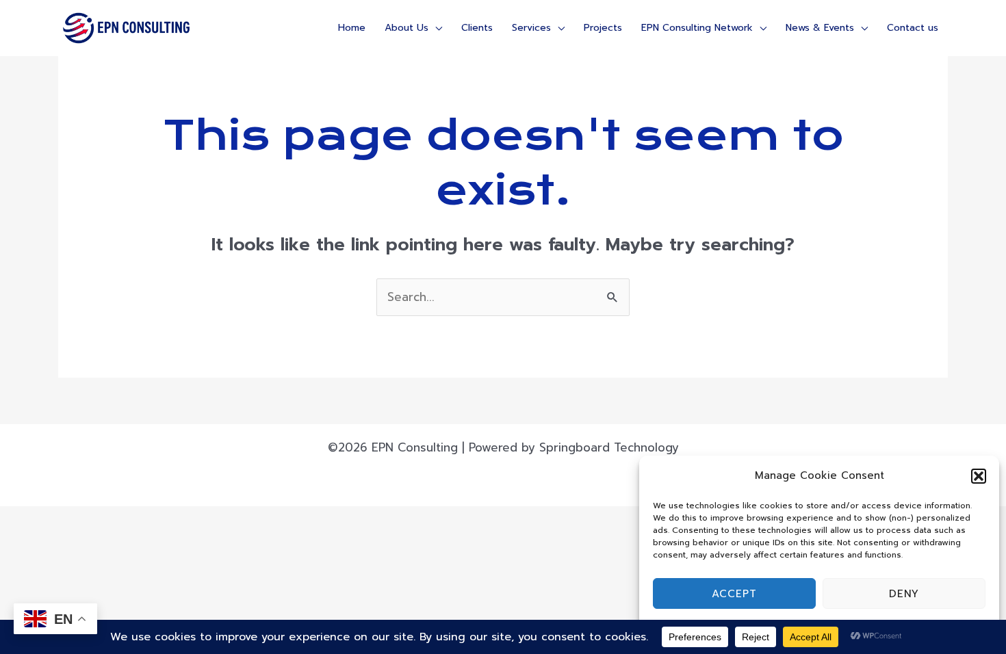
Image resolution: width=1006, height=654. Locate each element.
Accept (734, 593)
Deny (904, 593)
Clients (477, 28)
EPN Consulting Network (697, 28)
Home (351, 28)
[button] (978, 476)
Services (531, 28)
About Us (406, 28)
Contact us (912, 28)
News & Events (820, 28)
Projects (603, 28)
